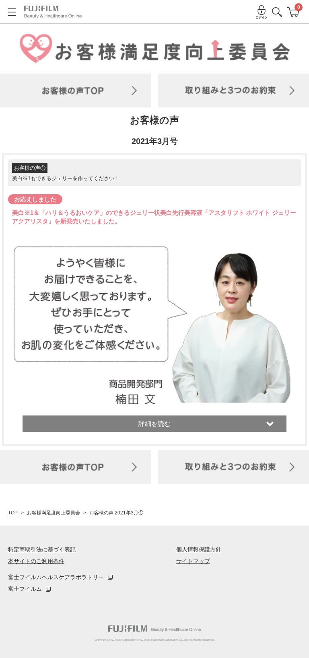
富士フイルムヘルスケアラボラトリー (56, 577)
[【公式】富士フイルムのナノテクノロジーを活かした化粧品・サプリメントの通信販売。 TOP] (53, 12)
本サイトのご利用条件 (36, 561)
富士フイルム (25, 589)
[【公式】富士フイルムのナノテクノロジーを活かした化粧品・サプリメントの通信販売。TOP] (154, 628)
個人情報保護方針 (198, 549)
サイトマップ (193, 561)
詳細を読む (154, 423)
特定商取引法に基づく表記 (42, 549)
